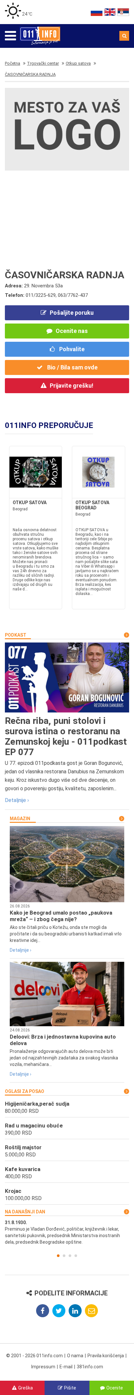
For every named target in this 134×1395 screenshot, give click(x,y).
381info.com (90, 1366)
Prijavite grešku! (71, 385)
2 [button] (64, 1255)
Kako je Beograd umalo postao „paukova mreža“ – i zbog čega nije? (61, 915)
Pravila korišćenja (105, 1355)
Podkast (15, 635)
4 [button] (75, 1255)
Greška (25, 1387)
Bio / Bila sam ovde (72, 367)
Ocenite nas (72, 330)
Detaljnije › (17, 800)
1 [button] (58, 1255)
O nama (75, 1355)
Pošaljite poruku (72, 312)
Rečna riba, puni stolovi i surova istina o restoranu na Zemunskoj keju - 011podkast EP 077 (66, 736)
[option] (67, 1232)
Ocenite (114, 1387)
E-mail (66, 1366)
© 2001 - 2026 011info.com (34, 1355)
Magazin (20, 818)
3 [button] (70, 1255)
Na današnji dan (25, 1211)
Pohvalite (71, 349)
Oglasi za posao (24, 1091)
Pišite (70, 1387)
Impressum (43, 1366)
